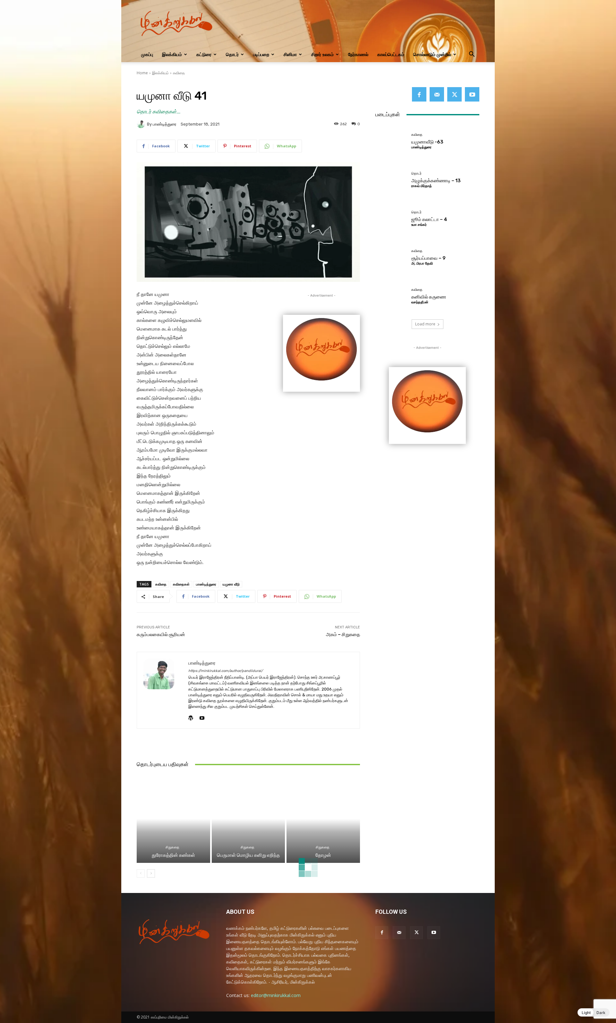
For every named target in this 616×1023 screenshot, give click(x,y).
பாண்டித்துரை (164, 124)
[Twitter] (454, 94)
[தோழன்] (323, 819)
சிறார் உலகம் (322, 54)
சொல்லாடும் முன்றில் (432, 54)
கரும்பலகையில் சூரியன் (161, 634)
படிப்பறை (261, 54)
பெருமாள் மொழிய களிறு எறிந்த (248, 855)
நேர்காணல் (358, 54)
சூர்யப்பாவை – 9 (428, 258)
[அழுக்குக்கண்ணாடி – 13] (390, 179)
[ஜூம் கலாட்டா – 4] (390, 217)
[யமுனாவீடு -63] (390, 140)
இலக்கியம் (172, 54)
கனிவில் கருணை (428, 297)
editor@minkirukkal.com (276, 995)
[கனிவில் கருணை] (390, 295)
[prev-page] (141, 873)
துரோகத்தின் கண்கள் (173, 855)
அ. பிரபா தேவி (422, 263)
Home (142, 73)
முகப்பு (147, 54)
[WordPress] (190, 716)
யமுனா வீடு (231, 584)
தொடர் (232, 54)
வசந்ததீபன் (419, 302)
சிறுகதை (172, 847)
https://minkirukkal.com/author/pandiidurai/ (225, 671)
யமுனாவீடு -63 (427, 142)
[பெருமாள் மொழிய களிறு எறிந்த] (248, 819)
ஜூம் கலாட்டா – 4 (429, 219)
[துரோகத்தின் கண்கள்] (173, 819)
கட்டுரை (203, 54)
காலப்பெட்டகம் (390, 54)
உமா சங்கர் (419, 225)
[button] (471, 55)
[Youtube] (202, 716)
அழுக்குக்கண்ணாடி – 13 (436, 181)
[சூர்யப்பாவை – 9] (390, 257)
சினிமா (290, 54)
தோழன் (323, 855)
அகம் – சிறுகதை (343, 634)
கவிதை (179, 73)
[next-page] (151, 873)
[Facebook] (419, 94)
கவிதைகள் (181, 584)
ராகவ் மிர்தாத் (421, 186)
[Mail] (437, 94)
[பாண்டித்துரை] (142, 124)
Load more (425, 324)
